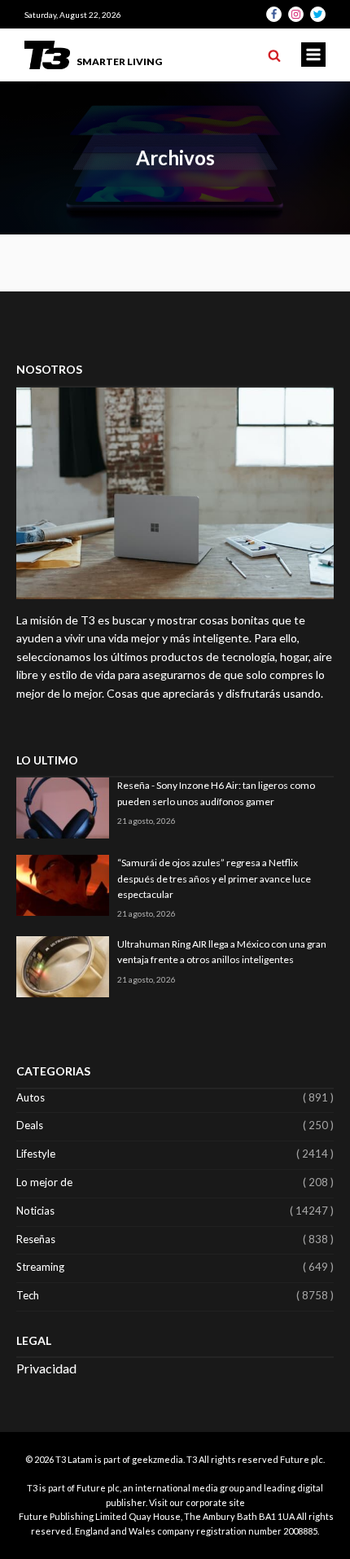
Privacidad (46, 1368)
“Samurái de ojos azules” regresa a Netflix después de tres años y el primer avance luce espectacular (214, 878)
